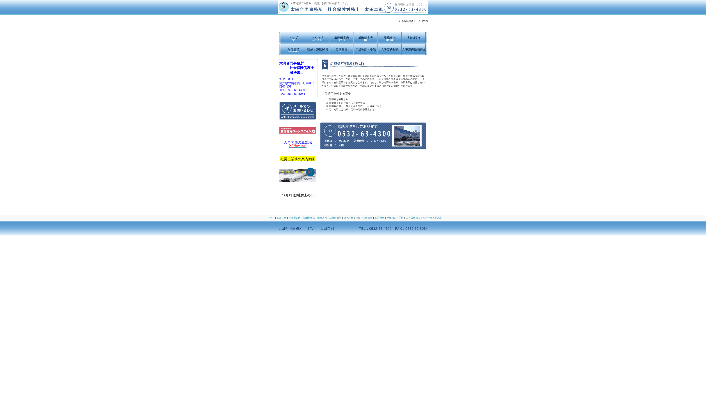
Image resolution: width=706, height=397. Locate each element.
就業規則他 (335, 217)
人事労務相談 (413, 217)
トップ (270, 217)
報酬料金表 (309, 217)
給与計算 (348, 217)
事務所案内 (295, 217)
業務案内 (322, 217)
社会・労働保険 (364, 217)
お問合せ (379, 217)
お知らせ (281, 217)
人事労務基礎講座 (432, 217)
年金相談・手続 (395, 217)
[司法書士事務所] (297, 181)
